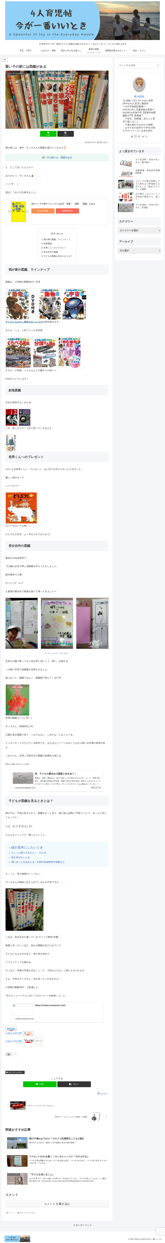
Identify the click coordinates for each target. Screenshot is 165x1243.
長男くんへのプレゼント (55, 247)
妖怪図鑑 (48, 243)
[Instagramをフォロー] (135, 136)
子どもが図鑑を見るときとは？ (58, 256)
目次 (53, 233)
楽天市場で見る (67, 211)
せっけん (139, 96)
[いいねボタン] (8, 1054)
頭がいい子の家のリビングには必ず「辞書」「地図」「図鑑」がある (63, 204)
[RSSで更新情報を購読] (146, 136)
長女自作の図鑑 (51, 252)
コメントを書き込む (57, 1203)
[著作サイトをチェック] (132, 136)
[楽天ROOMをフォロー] (139, 136)
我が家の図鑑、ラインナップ (57, 239)
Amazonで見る (43, 211)
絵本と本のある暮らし (16, 1072)
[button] (65, 134)
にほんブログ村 (13, 1033)
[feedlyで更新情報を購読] (143, 136)
